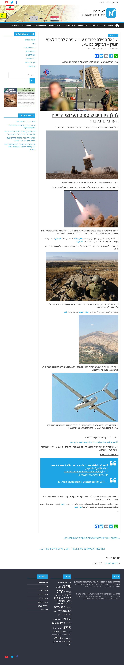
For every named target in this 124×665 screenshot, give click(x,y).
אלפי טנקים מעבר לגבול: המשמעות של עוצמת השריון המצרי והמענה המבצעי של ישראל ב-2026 (19, 146)
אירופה (59, 586)
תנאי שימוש (108, 25)
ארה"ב (61, 591)
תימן (69, 644)
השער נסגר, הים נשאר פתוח (25, 121)
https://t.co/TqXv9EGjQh (86, 471)
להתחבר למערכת (111, 563)
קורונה (68, 638)
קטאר (63, 639)
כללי (33, 43)
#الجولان (97, 468)
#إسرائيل (103, 464)
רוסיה (57, 638)
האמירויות (67, 598)
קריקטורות (15, 25)
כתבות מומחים (27, 25)
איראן (67, 586)
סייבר (56, 628)
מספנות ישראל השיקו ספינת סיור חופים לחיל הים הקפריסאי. (91, 538)
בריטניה (68, 595)
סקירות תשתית (41, 25)
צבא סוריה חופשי (66, 635)
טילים (55, 611)
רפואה (69, 641)
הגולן (61, 598)
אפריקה (68, 592)
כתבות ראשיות (96, 25)
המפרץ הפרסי (60, 601)
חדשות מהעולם (69, 25)
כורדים (60, 619)
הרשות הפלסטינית (63, 603)
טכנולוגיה (66, 614)
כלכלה (68, 623)
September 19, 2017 (94, 481)
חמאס (68, 611)
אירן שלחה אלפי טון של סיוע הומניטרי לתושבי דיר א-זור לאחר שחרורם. (72, 548)
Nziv (90, 48)
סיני (70, 632)
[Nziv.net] (117, 25)
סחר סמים (61, 628)
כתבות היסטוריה (55, 25)
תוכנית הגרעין (57, 642)
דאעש (57, 595)
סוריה (67, 627)
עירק (54, 631)
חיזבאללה (59, 607)
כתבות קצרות (83, 25)
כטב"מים (54, 619)
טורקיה (61, 611)
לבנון (62, 623)
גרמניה (61, 595)
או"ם (69, 582)
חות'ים (68, 607)
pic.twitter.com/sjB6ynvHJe (93, 475)
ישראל (66, 618)
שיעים (64, 641)
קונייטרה (54, 635)
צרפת (59, 634)
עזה (59, 631)
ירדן (59, 614)
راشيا (63, 504)
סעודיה (65, 631)
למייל (85, 598)
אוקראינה (62, 582)
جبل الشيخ (78, 507)
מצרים (55, 623)
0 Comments (99, 48)
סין (52, 627)
